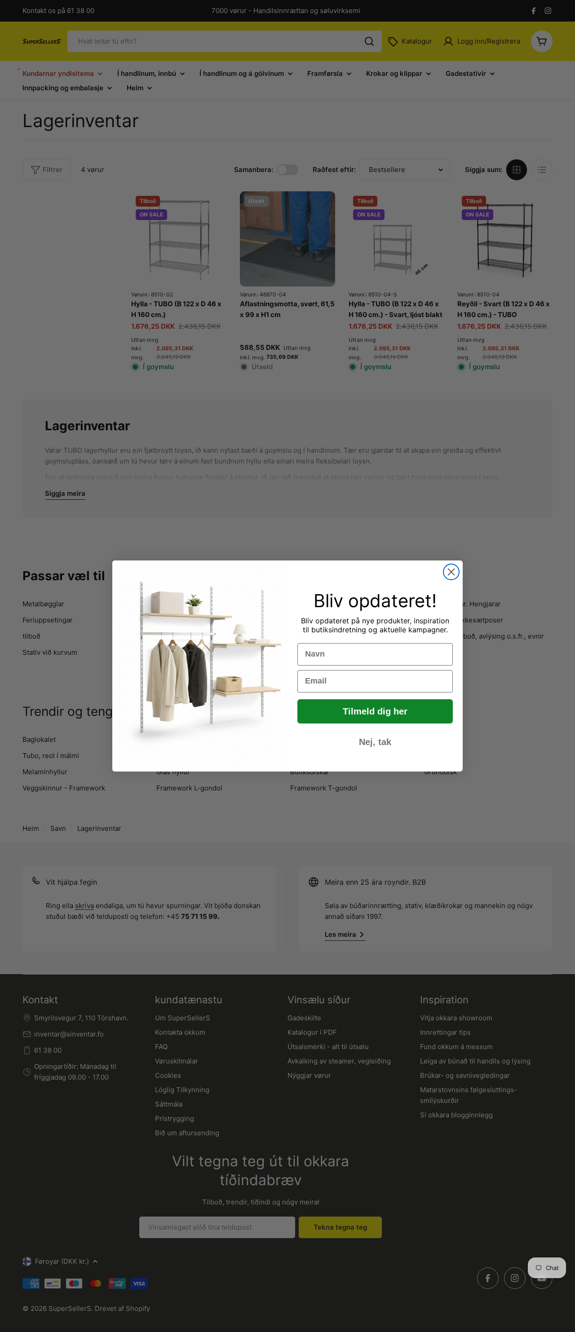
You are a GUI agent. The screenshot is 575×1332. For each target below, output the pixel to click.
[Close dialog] (451, 572)
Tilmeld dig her (375, 711)
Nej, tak (375, 742)
